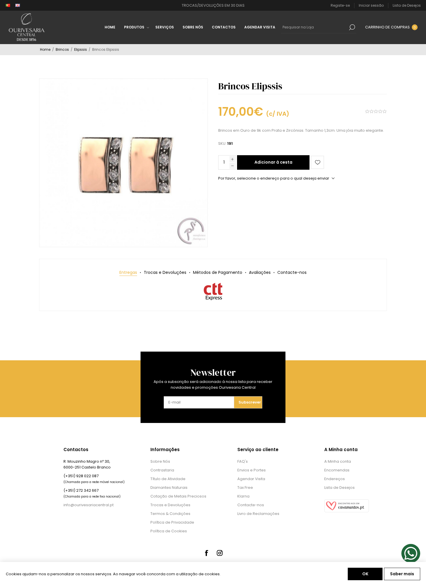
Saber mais (402, 574)
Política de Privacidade (172, 522)
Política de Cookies (168, 531)
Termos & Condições (170, 513)
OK (365, 574)
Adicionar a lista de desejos (317, 162)
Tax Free (245, 487)
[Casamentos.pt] (346, 511)
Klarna (243, 496)
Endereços (334, 479)
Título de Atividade (167, 479)
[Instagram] (219, 553)
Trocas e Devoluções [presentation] (165, 272)
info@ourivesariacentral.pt (88, 505)
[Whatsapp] (410, 553)
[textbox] (314, 27)
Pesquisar (352, 27)
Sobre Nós (160, 461)
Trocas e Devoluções (170, 505)
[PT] (7, 5)
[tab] (128, 273)
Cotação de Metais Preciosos (178, 496)
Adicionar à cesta (273, 162)
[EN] (17, 5)
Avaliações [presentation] (260, 272)
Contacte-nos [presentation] (292, 272)
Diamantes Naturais (168, 487)
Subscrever (250, 402)
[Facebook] (206, 553)
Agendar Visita (251, 479)
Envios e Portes (251, 470)
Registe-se (340, 5)
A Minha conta (337, 461)
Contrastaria (162, 470)
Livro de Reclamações (258, 513)
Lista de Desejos (339, 487)
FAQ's (242, 461)
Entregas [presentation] (128, 272)
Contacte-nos (250, 505)
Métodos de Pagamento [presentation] (217, 272)
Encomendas (336, 470)
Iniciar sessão (371, 5)
